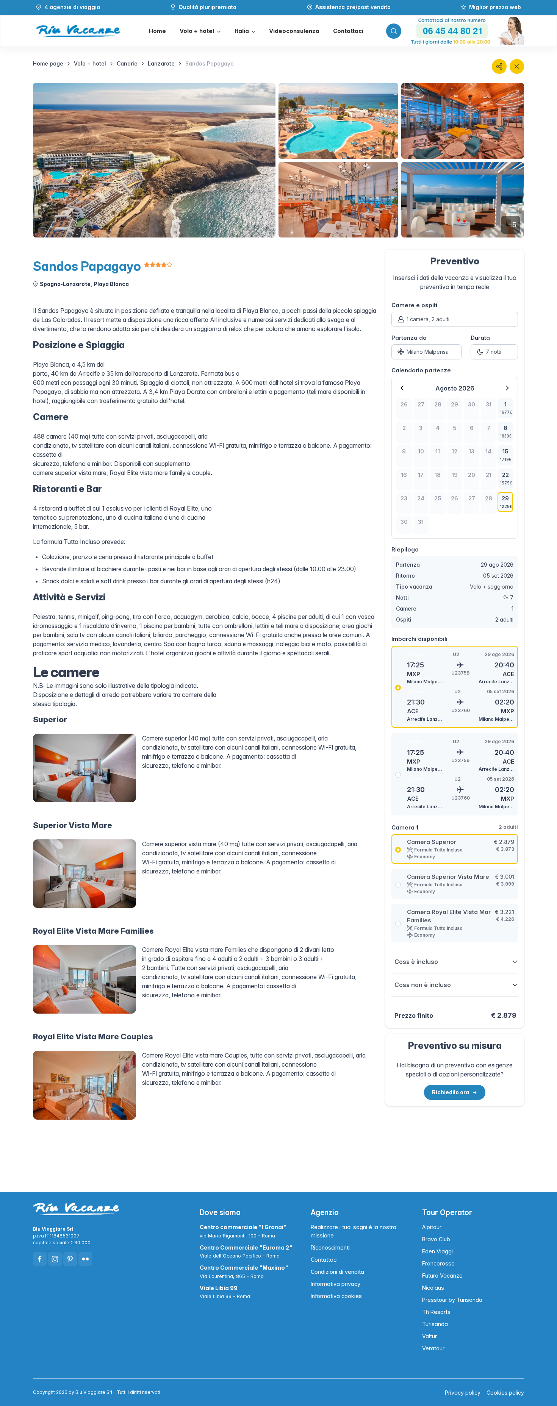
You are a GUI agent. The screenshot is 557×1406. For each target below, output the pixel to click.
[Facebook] (40, 1259)
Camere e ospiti (414, 305)
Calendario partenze (421, 370)
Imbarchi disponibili (419, 638)
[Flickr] (85, 1259)
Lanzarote (161, 63)
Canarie (127, 63)
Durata (480, 337)
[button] (200, 31)
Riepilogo (405, 549)
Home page (48, 63)
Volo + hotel (90, 63)
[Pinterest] (70, 1259)
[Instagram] (55, 1259)
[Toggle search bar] (393, 31)
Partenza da (409, 337)
